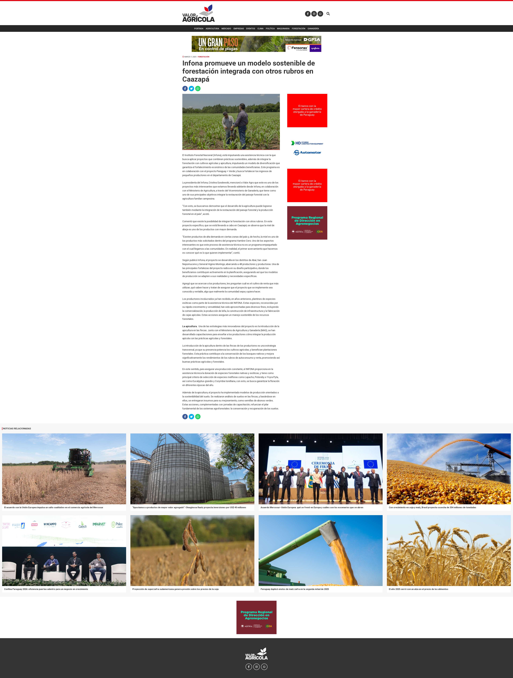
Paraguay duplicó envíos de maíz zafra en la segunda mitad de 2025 (295, 589)
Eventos (250, 28)
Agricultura (212, 28)
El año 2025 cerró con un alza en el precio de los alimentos (418, 589)
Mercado (226, 28)
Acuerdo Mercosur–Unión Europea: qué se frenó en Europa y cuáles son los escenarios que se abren (312, 507)
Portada (198, 28)
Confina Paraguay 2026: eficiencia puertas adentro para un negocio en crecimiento (46, 589)
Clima (260, 28)
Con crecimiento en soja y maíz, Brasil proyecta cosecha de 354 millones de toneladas (432, 507)
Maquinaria (283, 28)
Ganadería (313, 28)
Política (270, 28)
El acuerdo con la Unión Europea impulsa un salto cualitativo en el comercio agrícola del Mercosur (53, 507)
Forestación (298, 28)
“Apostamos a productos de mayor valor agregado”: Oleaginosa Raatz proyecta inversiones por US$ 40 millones (189, 507)
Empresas (239, 28)
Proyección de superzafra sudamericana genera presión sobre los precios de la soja (175, 589)
